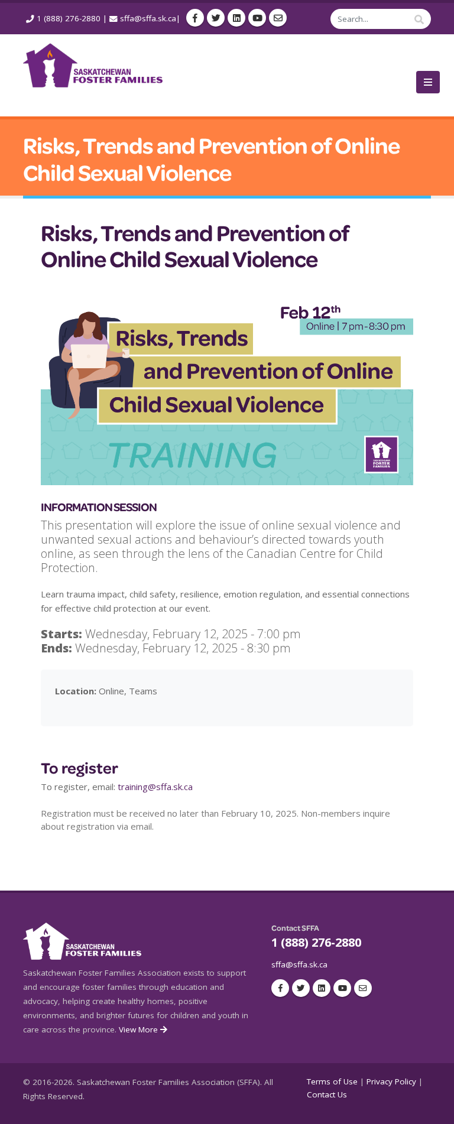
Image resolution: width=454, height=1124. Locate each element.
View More (139, 1029)
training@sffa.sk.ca (155, 786)
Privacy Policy (391, 1081)
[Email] (278, 18)
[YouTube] (257, 18)
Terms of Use (332, 1081)
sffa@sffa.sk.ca (148, 18)
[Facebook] (195, 18)
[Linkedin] (236, 18)
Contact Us (327, 1094)
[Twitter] (216, 18)
